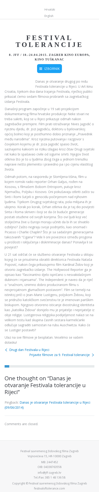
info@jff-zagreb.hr (49, 473)
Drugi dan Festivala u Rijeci (29, 350)
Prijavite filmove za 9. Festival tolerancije (59, 355)
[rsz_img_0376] (16, 82)
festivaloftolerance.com (49, 488)
